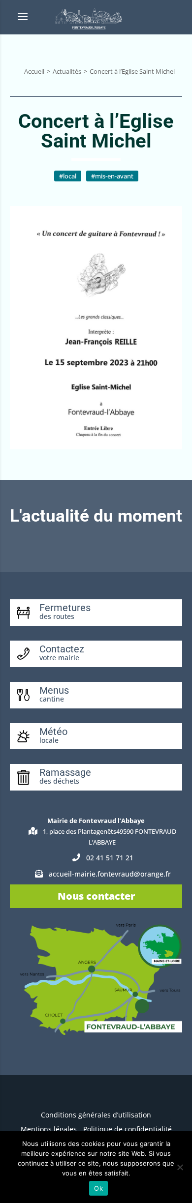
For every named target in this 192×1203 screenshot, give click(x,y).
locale (49, 740)
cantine (51, 699)
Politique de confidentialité (127, 1129)
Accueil (34, 71)
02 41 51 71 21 (109, 857)
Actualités (67, 71)
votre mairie (59, 657)
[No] (180, 1167)
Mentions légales (49, 1129)
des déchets (59, 781)
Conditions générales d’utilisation (96, 1114)
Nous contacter (96, 896)
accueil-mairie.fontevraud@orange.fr (110, 874)
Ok (98, 1188)
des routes (56, 616)
